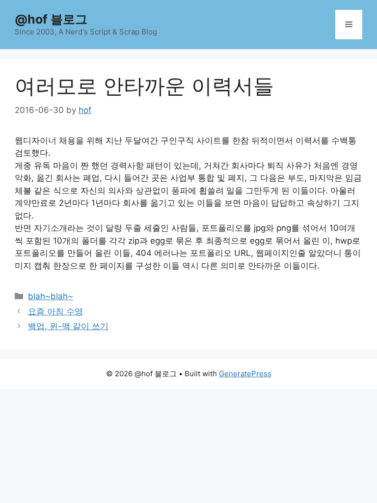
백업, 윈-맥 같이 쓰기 (68, 326)
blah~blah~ (50, 296)
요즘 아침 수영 (55, 311)
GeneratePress (245, 373)
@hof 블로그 (51, 19)
